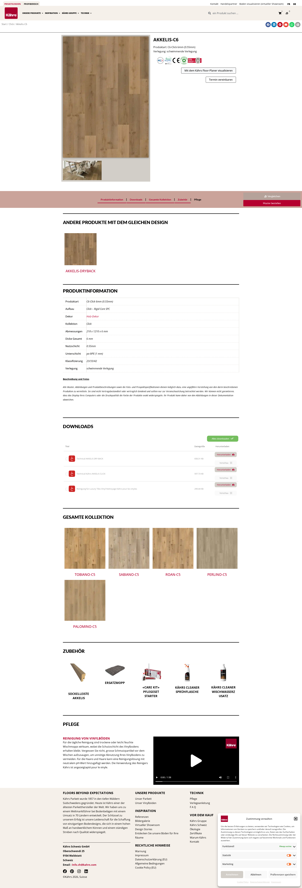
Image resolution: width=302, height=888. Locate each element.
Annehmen (232, 874)
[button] (295, 818)
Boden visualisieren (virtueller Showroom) (261, 3)
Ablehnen (256, 874)
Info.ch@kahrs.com (84, 864)
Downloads (136, 199)
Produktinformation (112, 199)
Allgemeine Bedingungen (150, 863)
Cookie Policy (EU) (145, 867)
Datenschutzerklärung (260, 882)
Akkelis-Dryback (80, 271)
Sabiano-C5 (129, 574)
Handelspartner (229, 3)
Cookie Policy (243, 882)
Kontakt (214, 3)
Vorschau (224, 462)
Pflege (197, 199)
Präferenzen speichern (283, 874)
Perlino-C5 (217, 574)
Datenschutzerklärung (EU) (151, 859)
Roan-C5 (173, 574)
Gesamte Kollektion (160, 199)
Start (4, 24)
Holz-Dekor (93, 316)
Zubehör (182, 199)
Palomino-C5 (85, 626)
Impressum (276, 882)
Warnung (140, 851)
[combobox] (241, 13)
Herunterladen (224, 454)
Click (11, 24)
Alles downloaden (221, 438)
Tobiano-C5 (85, 574)
